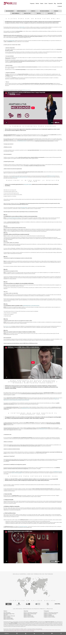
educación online (27, 184)
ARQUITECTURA (27, 13)
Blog (55, 3)
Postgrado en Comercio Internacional (50, 613)
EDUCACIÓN (50, 13)
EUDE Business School (26, 90)
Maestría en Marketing (27, 614)
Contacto (60, 6)
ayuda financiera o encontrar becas (31, 305)
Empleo (41, 3)
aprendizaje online (7, 326)
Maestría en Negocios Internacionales (30, 613)
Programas (32, 3)
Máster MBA (6, 614)
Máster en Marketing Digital (17, 472)
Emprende (51, 3)
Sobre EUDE (59, 3)
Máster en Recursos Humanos (9, 619)
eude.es (7, 633)
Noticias (37, 3)
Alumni (45, 3)
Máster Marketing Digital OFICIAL (9, 613)
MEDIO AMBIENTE (15, 13)
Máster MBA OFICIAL (7, 612)
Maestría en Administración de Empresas (30, 612)
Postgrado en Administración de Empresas (51, 612)
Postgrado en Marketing (48, 614)
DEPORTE (39, 13)
